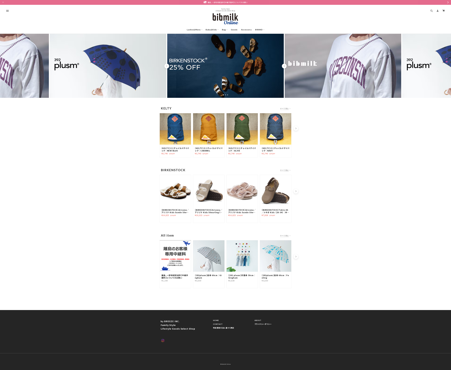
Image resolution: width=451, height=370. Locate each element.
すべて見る (284, 108)
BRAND (259, 29)
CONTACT (218, 324)
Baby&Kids (211, 29)
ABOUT (258, 320)
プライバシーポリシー (263, 324)
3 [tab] (228, 95)
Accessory (246, 29)
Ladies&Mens (194, 29)
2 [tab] (225, 95)
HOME (216, 320)
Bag (224, 29)
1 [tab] (223, 95)
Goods (234, 29)
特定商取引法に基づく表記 (223, 328)
